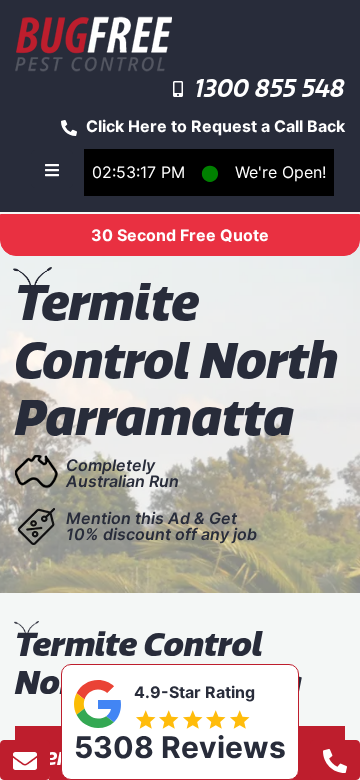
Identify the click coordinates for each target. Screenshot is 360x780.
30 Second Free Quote (180, 235)
